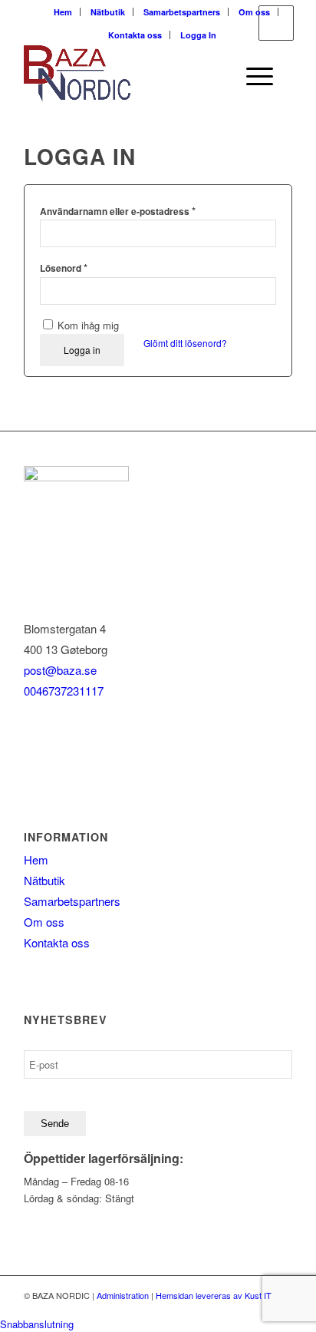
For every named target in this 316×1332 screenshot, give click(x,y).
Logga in (82, 349)
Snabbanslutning (37, 1324)
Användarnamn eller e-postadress (118, 210)
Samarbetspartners (181, 12)
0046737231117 (64, 691)
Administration (123, 1295)
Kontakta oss (135, 35)
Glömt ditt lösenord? (185, 342)
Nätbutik (108, 12)
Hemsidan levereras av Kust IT (214, 1295)
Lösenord (63, 267)
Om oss (254, 12)
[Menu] (252, 76)
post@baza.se (60, 670)
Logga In (198, 35)
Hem (63, 12)
